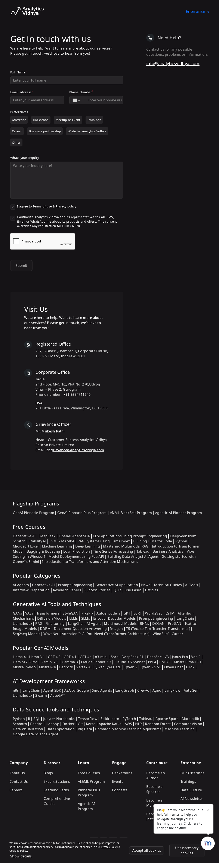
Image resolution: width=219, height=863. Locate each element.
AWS (128, 723)
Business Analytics (168, 551)
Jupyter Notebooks (59, 718)
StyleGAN (70, 613)
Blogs (48, 773)
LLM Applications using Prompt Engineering (130, 536)
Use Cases (133, 590)
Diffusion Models (51, 618)
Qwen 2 (130, 667)
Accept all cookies (146, 850)
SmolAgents (102, 690)
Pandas (36, 723)
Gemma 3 (70, 662)
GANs (17, 613)
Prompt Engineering (75, 585)
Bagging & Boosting (43, 551)
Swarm (41, 695)
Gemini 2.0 (49, 662)
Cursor (177, 633)
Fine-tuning (55, 623)
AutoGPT (57, 695)
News (145, 585)
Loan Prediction (76, 551)
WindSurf (161, 633)
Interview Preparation (31, 590)
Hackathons (122, 773)
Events (117, 781)
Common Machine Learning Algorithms (128, 729)
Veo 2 (196, 656)
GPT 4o (86, 656)
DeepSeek (47, 536)
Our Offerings (192, 773)
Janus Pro (180, 656)
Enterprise (195, 11)
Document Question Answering (80, 628)
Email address (21, 92)
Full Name (18, 72)
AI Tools (191, 585)
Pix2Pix (87, 613)
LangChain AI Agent (84, 623)
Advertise (19, 120)
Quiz (117, 590)
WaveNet (50, 633)
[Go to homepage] (27, 11)
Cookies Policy (18, 851)
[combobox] (76, 100)
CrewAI (143, 690)
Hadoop (52, 723)
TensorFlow (87, 718)
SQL (36, 718)
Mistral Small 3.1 (187, 662)
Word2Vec (153, 613)
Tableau (142, 551)
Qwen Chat (173, 667)
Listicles (151, 590)
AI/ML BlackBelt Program (131, 512)
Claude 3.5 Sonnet (129, 662)
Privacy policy (66, 206)
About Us (17, 773)
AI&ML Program (91, 781)
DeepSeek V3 (158, 656)
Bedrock (66, 667)
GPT (126, 613)
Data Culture (191, 790)
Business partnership (45, 131)
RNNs (144, 623)
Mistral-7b (47, 667)
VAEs (29, 613)
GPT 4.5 (54, 656)
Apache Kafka (110, 723)
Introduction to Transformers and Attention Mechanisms (90, 561)
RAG (38, 623)
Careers (15, 790)
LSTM (170, 613)
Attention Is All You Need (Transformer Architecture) (106, 633)
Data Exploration (60, 729)
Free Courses (89, 773)
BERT (137, 613)
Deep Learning (87, 546)
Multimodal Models (120, 623)
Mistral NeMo (24, 667)
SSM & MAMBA (61, 541)
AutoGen (191, 690)
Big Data (85, 729)
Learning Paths (56, 790)
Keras (91, 723)
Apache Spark (167, 718)
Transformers (48, 613)
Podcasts (119, 790)
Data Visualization (28, 729)
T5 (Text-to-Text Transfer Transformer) (158, 628)
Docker (68, 723)
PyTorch (129, 718)
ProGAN (174, 623)
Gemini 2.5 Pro (25, 662)
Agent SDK (52, 690)
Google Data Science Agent (35, 734)
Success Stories (97, 590)
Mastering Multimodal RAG (126, 546)
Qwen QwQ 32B (108, 667)
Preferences (19, 112)
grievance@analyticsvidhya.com (77, 450)
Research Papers (67, 590)
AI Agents (21, 585)
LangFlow (172, 690)
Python (181, 541)
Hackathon (41, 120)
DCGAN (158, 623)
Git (80, 723)
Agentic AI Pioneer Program (178, 512)
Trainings (94, 120)
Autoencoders (108, 613)
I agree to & (46, 206)
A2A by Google (76, 690)
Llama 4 (19, 656)
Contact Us (18, 781)
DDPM (45, 628)
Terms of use (42, 206)
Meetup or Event (68, 120)
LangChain (185, 618)
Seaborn (20, 723)
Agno (156, 690)
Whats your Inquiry (24, 158)
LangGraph (124, 690)
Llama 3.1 (37, 656)
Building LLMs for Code (152, 541)
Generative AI (24, 536)
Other (16, 142)
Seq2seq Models (26, 633)
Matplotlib (190, 718)
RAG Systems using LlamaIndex (104, 541)
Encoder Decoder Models (114, 618)
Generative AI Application (116, 585)
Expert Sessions (57, 781)
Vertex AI (84, 667)
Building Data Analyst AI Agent (132, 556)
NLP (138, 723)
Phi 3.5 (164, 662)
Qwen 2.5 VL (151, 667)
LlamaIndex (22, 623)
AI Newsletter (192, 798)
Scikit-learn (110, 718)
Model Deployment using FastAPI (76, 556)
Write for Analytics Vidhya (87, 131)
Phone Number (81, 92)
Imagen (116, 628)
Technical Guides (168, 585)
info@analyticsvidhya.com (173, 63)
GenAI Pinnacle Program (33, 512)
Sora (114, 656)
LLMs (73, 618)
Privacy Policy (109, 847)
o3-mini (101, 656)
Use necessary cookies (186, 850)
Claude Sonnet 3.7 (96, 662)
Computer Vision (188, 723)
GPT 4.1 (70, 656)
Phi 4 (152, 662)
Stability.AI (37, 541)
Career (17, 131)
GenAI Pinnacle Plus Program (82, 512)
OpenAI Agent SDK (74, 536)
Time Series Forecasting (113, 551)
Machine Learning (57, 546)
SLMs (85, 618)
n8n (16, 690)
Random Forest (158, 723)
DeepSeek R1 (133, 656)
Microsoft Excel (26, 546)
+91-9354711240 (77, 394)
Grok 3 (191, 667)
